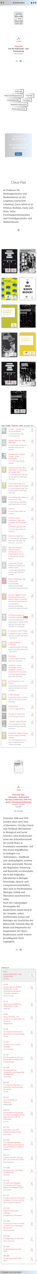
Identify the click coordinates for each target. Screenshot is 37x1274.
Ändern (18, 154)
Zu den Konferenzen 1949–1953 (12, 1259)
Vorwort (11, 508)
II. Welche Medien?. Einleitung (15, 643)
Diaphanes (18, 3)
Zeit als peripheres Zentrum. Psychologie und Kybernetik (13, 1058)
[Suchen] (3, 3)
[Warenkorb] (35, 3)
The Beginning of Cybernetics (13, 1238)
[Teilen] (20, 61)
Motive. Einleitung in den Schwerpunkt (17, 580)
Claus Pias (18, 46)
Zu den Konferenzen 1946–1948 (12, 1250)
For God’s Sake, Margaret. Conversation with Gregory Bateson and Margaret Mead (13, 1185)
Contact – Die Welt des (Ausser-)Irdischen (16, 430)
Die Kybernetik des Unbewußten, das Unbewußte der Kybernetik (13, 1072)
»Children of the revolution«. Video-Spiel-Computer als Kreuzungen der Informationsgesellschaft (17, 522)
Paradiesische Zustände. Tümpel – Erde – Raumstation (16, 456)
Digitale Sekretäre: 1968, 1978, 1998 (16, 441)
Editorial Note (13, 706)
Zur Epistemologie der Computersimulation (16, 616)
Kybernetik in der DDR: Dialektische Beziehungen (12, 1131)
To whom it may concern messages (12, 1045)
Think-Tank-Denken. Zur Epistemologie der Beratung (18, 484)
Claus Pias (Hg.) (18, 795)
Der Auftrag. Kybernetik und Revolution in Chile (18, 498)
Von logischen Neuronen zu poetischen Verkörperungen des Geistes (13, 1087)
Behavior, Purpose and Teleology (11, 1211)
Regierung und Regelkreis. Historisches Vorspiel (12, 1005)
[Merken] (16, 61)
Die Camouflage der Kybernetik (10, 1101)
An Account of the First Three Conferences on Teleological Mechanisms (13, 1225)
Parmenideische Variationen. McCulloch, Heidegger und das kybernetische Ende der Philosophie (14, 1116)
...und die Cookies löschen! (17, 721)
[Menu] (1, 3)
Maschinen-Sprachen (15, 536)
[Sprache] (33, 3)
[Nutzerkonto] (31, 3)
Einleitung (11, 656)
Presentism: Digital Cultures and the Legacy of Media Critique (18, 735)
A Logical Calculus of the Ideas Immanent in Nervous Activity (14, 1199)
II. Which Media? (14, 694)
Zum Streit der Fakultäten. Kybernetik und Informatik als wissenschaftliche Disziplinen (13, 1144)
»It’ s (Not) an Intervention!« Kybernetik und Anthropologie (13, 1032)
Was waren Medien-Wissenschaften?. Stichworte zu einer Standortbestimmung (15, 551)
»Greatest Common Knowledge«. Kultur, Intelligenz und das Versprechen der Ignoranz (17, 668)
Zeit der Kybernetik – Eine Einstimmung (12, 975)
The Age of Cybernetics (16, 714)
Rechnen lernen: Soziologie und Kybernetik (12, 1171)
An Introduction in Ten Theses (16, 682)
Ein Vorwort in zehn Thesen (18, 630)
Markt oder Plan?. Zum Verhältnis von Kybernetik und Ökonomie (13, 1019)
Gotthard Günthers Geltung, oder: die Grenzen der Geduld (13, 1158)
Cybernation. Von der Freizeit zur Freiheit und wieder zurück (16, 565)
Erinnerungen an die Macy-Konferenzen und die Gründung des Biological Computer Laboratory (12, 990)
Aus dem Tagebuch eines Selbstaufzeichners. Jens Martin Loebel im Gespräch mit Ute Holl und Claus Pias (17, 598)
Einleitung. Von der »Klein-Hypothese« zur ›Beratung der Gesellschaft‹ (17, 470)
